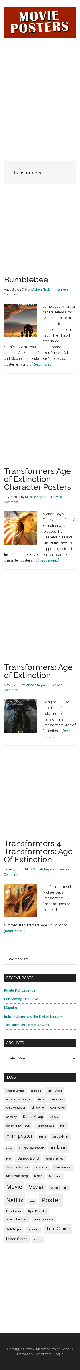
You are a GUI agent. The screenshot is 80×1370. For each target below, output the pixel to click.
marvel (38, 1176)
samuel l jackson (17, 1219)
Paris (32, 1201)
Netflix (14, 1200)
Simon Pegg (33, 1229)
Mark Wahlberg (17, 1176)
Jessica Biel (41, 1167)
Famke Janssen (45, 1125)
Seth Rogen (13, 1229)
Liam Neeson (62, 1167)
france (42, 1136)
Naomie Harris (59, 1187)
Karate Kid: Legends (19, 990)
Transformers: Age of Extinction (38, 671)
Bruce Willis (57, 1099)
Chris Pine (37, 1107)
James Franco (54, 1158)
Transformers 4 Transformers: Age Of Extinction (38, 851)
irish (8, 1158)
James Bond (28, 1158)
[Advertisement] (40, 69)
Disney (54, 1117)
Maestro (10, 1008)
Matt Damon (55, 1176)
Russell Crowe (14, 1211)
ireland (59, 1148)
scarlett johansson (44, 1219)
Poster (51, 1200)
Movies (36, 1187)
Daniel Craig (33, 1116)
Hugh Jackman (31, 1148)
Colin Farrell (57, 1107)
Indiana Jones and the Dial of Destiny (33, 1016)
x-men (38, 1239)
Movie (14, 1186)
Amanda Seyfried (15, 1090)
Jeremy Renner (17, 1167)
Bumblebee (26, 279)
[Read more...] (42, 364)
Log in (58, 1354)
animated (36, 1090)
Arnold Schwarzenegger (19, 1099)
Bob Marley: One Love (21, 999)
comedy (11, 1117)
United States (16, 1239)
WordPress (44, 1354)
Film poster (19, 1136)
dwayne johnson (18, 1125)
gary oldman (60, 1136)
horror (9, 1148)
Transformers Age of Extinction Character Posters (37, 479)
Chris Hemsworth (15, 1107)
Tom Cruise (58, 1228)
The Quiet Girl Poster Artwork (26, 1025)
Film (63, 1125)
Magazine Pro (46, 1349)
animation (54, 1091)
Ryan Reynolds (37, 1211)
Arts (41, 1099)
